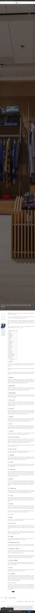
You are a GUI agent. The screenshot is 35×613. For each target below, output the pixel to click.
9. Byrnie (10, 340)
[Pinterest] (3, 309)
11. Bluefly (10, 343)
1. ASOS (10, 332)
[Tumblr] (4, 319)
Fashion (6, 597)
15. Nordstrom (11, 347)
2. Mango (10, 333)
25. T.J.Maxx (10, 358)
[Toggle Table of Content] (16, 331)
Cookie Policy (10, 609)
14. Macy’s (10, 346)
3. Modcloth (10, 334)
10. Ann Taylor (11, 342)
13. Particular (10, 345)
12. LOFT (10, 344)
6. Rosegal (10, 337)
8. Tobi (10, 339)
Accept (29, 611)
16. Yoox (10, 348)
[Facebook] (1, 309)
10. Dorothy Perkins (11, 341)
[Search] (33, 2)
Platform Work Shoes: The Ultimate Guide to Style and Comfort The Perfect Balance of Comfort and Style (3, 332)
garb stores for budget (12, 597)
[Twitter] (2, 309)
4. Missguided (10, 335)
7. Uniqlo (10, 338)
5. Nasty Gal (10, 336)
